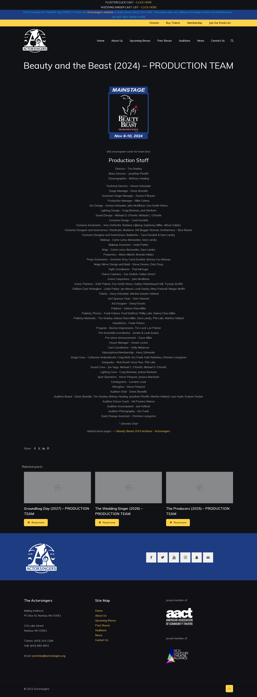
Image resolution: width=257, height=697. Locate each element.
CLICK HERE (144, 2)
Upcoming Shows (105, 620)
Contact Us (101, 640)
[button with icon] (151, 557)
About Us (100, 615)
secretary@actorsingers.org (48, 655)
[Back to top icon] (229, 688)
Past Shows (102, 625)
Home (99, 610)
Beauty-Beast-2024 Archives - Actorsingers (143, 431)
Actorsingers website (100, 12)
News (98, 635)
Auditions (100, 630)
